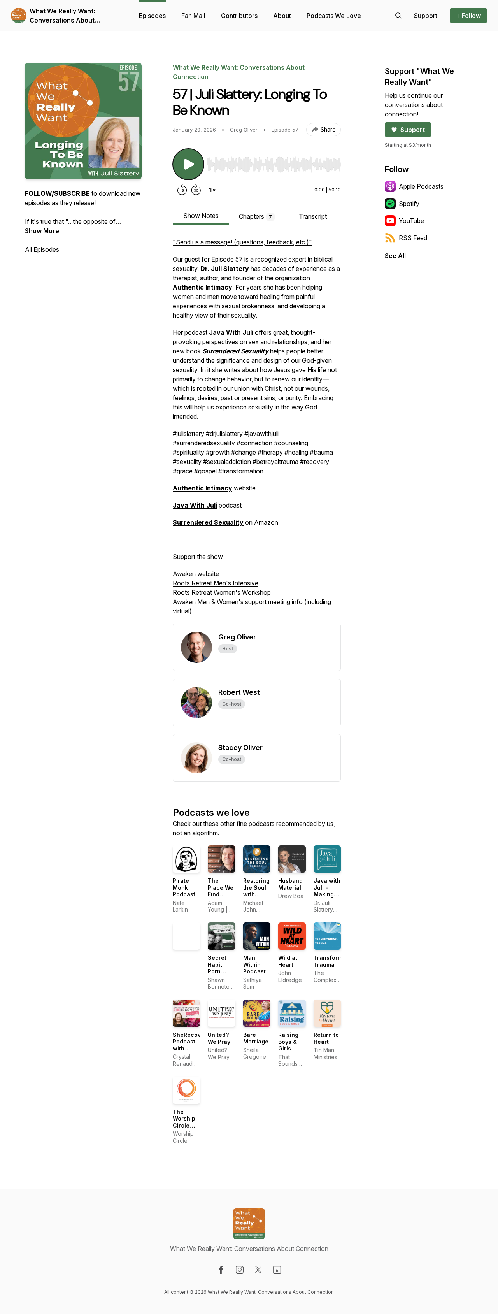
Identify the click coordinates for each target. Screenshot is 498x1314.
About (282, 15)
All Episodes (42, 249)
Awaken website (196, 574)
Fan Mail (193, 15)
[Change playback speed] (212, 189)
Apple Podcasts (421, 186)
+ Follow (468, 15)
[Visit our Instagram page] (240, 1270)
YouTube (411, 221)
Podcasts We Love (334, 15)
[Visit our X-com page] (258, 1270)
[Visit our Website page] (277, 1270)
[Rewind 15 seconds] (182, 189)
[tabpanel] (257, 430)
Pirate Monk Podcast (184, 887)
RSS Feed (413, 238)
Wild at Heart (287, 961)
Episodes (152, 15)
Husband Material (290, 884)
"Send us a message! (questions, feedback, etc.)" (242, 242)
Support (412, 130)
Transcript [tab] (313, 216)
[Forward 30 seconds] (196, 189)
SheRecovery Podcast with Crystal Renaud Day (191, 1051)
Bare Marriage (255, 1038)
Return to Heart (326, 1038)
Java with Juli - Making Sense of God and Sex (327, 897)
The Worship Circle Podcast (184, 1122)
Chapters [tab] (255, 216)
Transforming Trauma (332, 961)
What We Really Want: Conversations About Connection (62, 16)
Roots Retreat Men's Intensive (215, 583)
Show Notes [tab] (201, 216)
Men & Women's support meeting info (250, 602)
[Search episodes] (398, 15)
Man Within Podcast (254, 964)
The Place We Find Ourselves (222, 891)
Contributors (239, 15)
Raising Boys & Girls (288, 1041)
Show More (42, 231)
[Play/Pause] (188, 164)
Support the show (198, 556)
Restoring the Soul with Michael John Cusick (256, 897)
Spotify (409, 203)
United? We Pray (219, 1038)
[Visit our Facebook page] (221, 1270)
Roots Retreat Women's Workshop (222, 592)
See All (395, 256)
